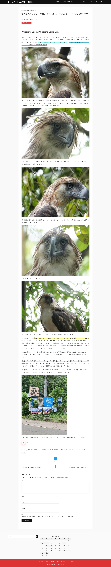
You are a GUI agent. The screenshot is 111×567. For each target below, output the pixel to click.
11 (51, 545)
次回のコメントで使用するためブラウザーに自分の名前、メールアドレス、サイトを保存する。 (49, 516)
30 (42, 553)
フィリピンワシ (82, 449)
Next (24, 465)
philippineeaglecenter (45, 449)
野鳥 (25, 452)
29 (68, 550)
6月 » (46, 555)
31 (46, 553)
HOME (57, 1)
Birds (84, 1)
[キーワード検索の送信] (37, 536)
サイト (23, 508)
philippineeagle (33, 449)
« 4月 (41, 555)
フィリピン (56, 449)
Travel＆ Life (99, 1)
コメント (25, 481)
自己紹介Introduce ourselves (74, 1)
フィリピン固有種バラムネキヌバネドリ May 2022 (77, 467)
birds (25, 449)
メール (24, 502)
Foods (88, 1)
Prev (87, 465)
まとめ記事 (63, 1)
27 (60, 550)
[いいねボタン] (23, 443)
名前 (23, 496)
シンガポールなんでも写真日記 (20, 2)
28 (64, 550)
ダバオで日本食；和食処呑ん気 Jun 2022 (31, 467)
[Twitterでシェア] (55, 458)
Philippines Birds (27, 22)
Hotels (93, 1)
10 (46, 545)
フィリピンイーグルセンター (68, 449)
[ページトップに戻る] (107, 563)
